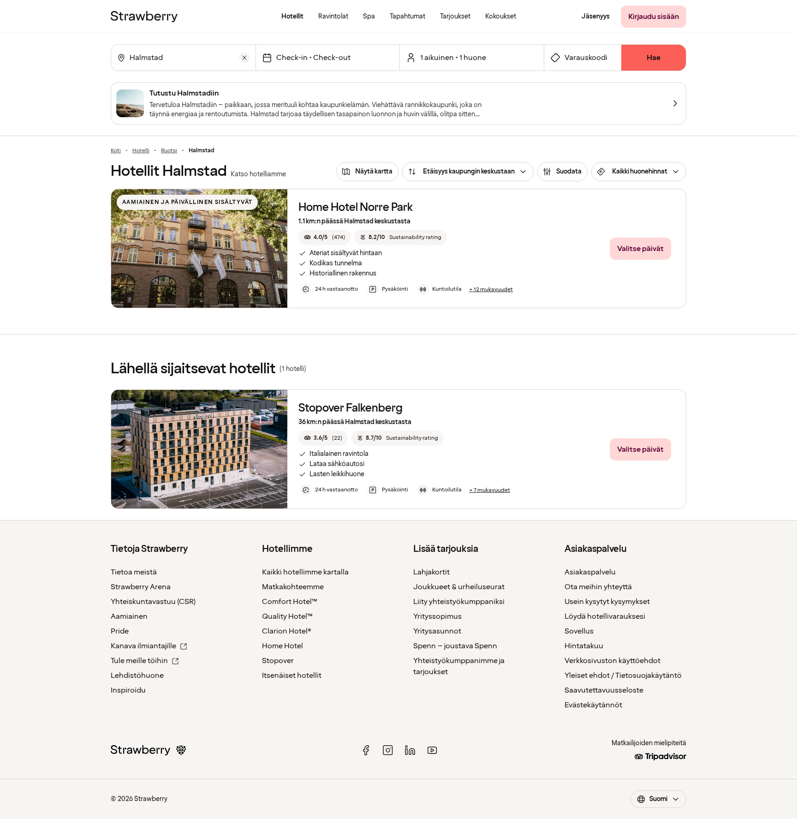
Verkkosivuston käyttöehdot (612, 661)
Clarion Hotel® (286, 631)
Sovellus (579, 631)
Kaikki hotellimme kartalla (305, 572)
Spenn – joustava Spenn (455, 646)
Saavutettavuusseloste (604, 690)
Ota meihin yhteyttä (598, 587)
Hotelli (140, 151)
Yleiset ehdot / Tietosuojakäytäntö (623, 675)
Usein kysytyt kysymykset (607, 602)
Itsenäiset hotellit (291, 675)
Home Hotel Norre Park (355, 207)
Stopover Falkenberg (350, 408)
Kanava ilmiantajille (143, 646)
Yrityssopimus (437, 616)
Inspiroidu (128, 690)
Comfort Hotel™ (289, 602)
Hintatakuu (584, 646)
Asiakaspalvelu (590, 572)
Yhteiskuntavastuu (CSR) (153, 602)
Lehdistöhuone (137, 675)
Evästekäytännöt (593, 705)
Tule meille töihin (139, 661)
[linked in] (410, 750)
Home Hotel (282, 646)
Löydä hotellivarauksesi (605, 616)
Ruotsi (169, 151)
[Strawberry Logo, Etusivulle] (144, 16)
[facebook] (365, 750)
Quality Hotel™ (287, 616)
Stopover (278, 661)
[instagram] (387, 750)
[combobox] (182, 57)
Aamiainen (129, 616)
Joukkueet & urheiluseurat (459, 587)
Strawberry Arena (141, 587)
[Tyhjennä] (244, 57)
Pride (120, 631)
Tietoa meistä (134, 572)
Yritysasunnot (437, 631)
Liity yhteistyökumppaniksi (459, 602)
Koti (116, 151)
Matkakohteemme (293, 587)
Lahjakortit (431, 572)
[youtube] (432, 750)
